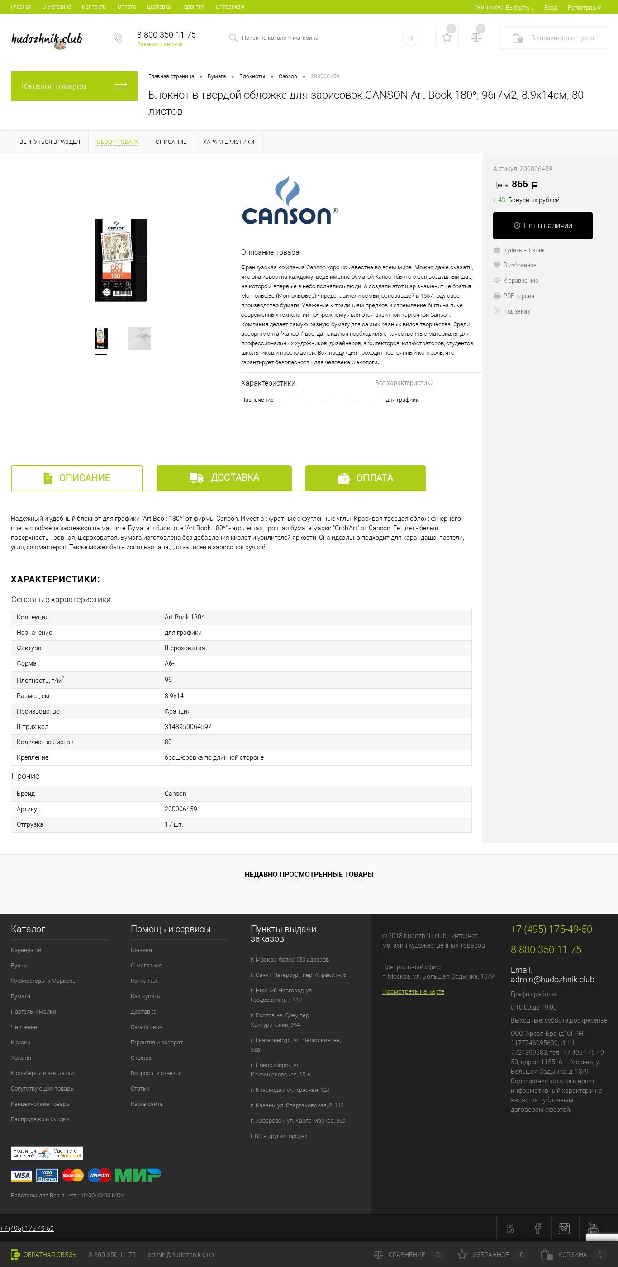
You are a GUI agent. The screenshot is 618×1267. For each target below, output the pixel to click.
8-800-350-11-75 (112, 1254)
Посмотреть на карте (413, 991)
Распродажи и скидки (40, 1119)
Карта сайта (147, 1103)
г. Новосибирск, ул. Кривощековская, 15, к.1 (283, 1070)
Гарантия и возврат (157, 1042)
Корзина (580, 1254)
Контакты (94, 7)
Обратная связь (49, 1254)
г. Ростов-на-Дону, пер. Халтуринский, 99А (280, 1020)
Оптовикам (230, 7)
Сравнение (414, 1254)
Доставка (159, 7)
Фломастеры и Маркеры (44, 980)
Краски (20, 1042)
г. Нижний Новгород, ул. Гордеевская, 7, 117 (282, 995)
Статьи (140, 1088)
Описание (83, 477)
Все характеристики (404, 382)
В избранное (520, 264)
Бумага (20, 996)
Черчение (24, 1027)
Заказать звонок (160, 44)
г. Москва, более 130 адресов (290, 959)
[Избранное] (447, 37)
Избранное (497, 1254)
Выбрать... (519, 7)
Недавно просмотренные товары (309, 874)
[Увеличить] (120, 260)
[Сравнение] (476, 37)
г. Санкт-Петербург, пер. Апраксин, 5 (298, 975)
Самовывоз (146, 1027)
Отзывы (142, 1057)
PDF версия (519, 295)
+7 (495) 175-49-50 (27, 1228)
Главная (21, 7)
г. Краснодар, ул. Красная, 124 (290, 1089)
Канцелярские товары (41, 1103)
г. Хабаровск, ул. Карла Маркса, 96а (298, 1120)
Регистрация (585, 7)
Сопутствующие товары (43, 1088)
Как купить (145, 996)
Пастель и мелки (33, 1011)
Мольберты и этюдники (42, 1073)
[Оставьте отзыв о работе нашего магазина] (191, 1154)
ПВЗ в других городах (279, 1136)
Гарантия (193, 7)
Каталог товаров (54, 86)
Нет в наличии (548, 225)
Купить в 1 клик (524, 249)
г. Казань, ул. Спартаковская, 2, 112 (297, 1105)
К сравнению (521, 280)
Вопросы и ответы (155, 1073)
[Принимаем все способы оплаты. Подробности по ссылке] (191, 1177)
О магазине (57, 7)
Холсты (21, 1057)
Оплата (127, 7)
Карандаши (26, 950)
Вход (550, 7)
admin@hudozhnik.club (552, 979)
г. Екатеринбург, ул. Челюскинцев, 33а (296, 1045)
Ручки (19, 965)
